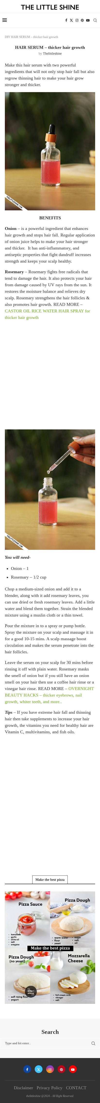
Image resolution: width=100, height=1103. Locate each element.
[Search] (95, 20)
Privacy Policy (49, 1087)
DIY (7, 37)
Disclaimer (23, 1087)
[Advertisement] (50, 375)
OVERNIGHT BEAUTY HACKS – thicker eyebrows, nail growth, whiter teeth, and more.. (49, 695)
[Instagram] (76, 20)
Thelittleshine (52, 53)
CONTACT (76, 1087)
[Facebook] (66, 20)
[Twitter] (71, 20)
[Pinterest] (82, 20)
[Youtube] (88, 20)
